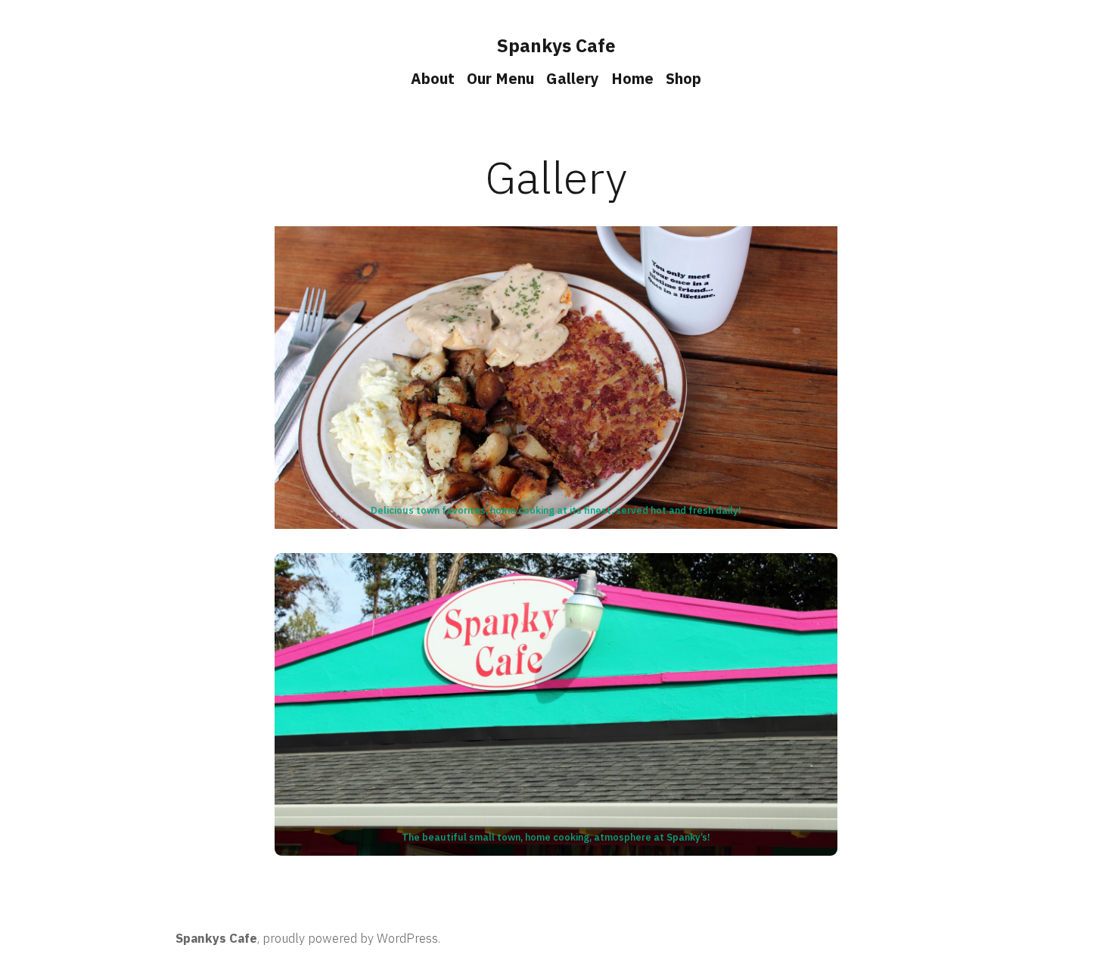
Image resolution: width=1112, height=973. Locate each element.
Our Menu (500, 78)
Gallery (572, 78)
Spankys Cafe (556, 45)
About (433, 78)
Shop (683, 78)
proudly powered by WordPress (350, 938)
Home (632, 78)
